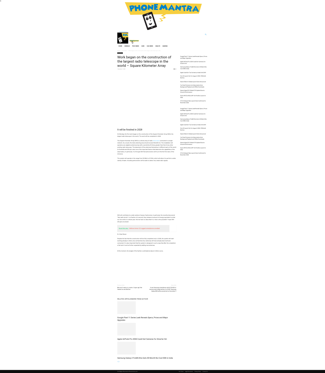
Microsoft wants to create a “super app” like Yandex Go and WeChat (129, 288)
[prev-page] (117, 361)
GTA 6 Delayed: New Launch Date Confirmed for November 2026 (193, 101)
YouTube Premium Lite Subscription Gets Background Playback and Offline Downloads (192, 86)
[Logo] (123, 43)
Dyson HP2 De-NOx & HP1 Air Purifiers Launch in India (193, 96)
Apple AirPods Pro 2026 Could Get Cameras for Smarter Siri (142, 339)
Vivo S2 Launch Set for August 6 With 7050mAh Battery (193, 76)
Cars (142, 46)
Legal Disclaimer (189, 371)
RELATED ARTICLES (124, 299)
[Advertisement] (146, 83)
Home (120, 46)
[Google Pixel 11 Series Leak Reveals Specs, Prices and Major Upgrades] (146, 307)
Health (157, 46)
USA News (150, 46)
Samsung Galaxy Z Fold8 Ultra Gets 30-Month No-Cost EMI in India (145, 358)
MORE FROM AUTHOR (140, 299)
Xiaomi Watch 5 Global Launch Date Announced (193, 81)
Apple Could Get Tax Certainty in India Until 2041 (193, 72)
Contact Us (205, 371)
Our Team (181, 371)
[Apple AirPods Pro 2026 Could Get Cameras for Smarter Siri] (146, 329)
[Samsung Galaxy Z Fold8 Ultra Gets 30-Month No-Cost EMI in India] (146, 348)
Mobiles (127, 46)
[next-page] (119, 361)
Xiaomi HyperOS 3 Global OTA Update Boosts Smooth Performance (192, 91)
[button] (206, 35)
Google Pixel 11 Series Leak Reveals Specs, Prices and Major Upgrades (193, 57)
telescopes (156, 140)
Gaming (164, 46)
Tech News (135, 46)
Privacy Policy (198, 371)
